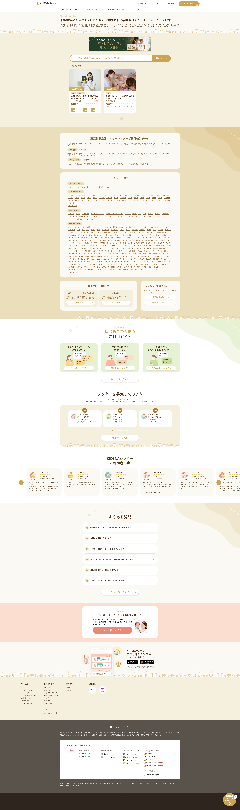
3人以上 (157, 214)
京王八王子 (79, 240)
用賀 (138, 267)
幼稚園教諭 (85, 214)
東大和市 (117, 200)
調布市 (154, 198)
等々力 (104, 253)
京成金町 (103, 240)
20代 (154, 216)
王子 (154, 230)
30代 (159, 216)
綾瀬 (106, 227)
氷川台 (130, 259)
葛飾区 (95, 198)
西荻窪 (93, 256)
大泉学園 (168, 230)
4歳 (118, 216)
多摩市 (148, 200)
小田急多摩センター (162, 232)
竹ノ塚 (169, 248)
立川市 (116, 198)
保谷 (168, 261)
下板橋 (70, 245)
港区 (83, 195)
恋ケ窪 (132, 240)
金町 (110, 235)
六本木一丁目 (81, 269)
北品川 (70, 237)
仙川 (112, 248)
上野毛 (135, 235)
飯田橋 (121, 227)
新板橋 (92, 245)
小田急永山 (72, 235)
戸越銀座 (90, 253)
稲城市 (154, 200)
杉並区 (157, 195)
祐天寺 (133, 267)
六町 (131, 269)
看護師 (134, 214)
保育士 (78, 214)
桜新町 (114, 243)
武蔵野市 (123, 198)
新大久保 (106, 245)
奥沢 (148, 232)
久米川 (134, 237)
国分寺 (150, 240)
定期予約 (71, 214)
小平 (168, 240)
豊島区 (163, 195)
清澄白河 (112, 269)
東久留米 (149, 259)
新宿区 (89, 195)
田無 (85, 251)
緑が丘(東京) (115, 264)
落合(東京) (80, 235)
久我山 (113, 237)
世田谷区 (138, 195)
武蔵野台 (79, 267)
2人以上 (150, 214)
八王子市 (109, 198)
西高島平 (126, 256)
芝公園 (148, 243)
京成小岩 (110, 240)
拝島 (88, 259)
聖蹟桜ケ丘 (76, 248)
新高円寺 (126, 245)
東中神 (70, 261)
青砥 (74, 227)
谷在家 (155, 269)
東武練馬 (71, 253)
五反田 (102, 243)
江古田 (128, 230)
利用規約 (69, 783)
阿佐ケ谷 (94, 227)
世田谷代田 (101, 248)
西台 (138, 256)
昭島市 (148, 198)
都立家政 (115, 253)
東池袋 (136, 259)
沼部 (167, 256)
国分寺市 (91, 200)
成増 (166, 253)
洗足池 (122, 248)
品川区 (119, 195)
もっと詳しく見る (120, 592)
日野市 (77, 200)
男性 (139, 214)
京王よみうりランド (91, 240)
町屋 (83, 264)
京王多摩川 (154, 237)
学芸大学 (157, 235)
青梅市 (136, 198)
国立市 (98, 200)
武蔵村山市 (140, 200)
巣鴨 (69, 248)
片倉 (105, 235)
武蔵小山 (157, 264)
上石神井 (129, 235)
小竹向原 (162, 240)
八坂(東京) (126, 267)
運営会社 (62, 783)
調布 (152, 251)
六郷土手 (155, 267)
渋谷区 (145, 195)
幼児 (149, 216)
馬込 (78, 264)
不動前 (158, 261)
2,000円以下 (83, 216)
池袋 (139, 227)
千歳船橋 (147, 251)
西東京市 (71, 203)
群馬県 (83, 187)
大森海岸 (115, 232)
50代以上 (71, 219)
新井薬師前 (113, 227)
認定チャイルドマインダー (114, 214)
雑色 (144, 248)
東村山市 (84, 200)
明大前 (93, 267)
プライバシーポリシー (122, 783)
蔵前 (139, 237)
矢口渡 (118, 267)
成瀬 (69, 256)
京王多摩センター (165, 237)
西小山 (113, 256)
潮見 (142, 243)
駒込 (74, 243)
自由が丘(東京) (160, 245)
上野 (78, 230)
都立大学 (123, 253)
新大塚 (113, 245)
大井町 (70, 232)
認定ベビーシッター (97, 214)
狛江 (69, 243)
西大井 (81, 256)
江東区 (113, 195)
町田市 (160, 198)
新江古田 (99, 245)
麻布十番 (90, 269)
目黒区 (125, 195)
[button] (109, 430)
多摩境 (101, 251)
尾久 (143, 232)
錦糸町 (107, 237)
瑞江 (94, 264)
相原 (69, 227)
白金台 (105, 269)
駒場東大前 (89, 243)
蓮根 (92, 259)
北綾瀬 (164, 235)
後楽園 (144, 240)
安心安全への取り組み (155, 3)
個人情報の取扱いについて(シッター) (84, 783)
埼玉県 (89, 187)
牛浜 (87, 230)
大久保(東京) (85, 232)
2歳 (109, 216)
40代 (165, 216)
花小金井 (123, 259)
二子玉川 (134, 261)
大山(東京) (123, 232)
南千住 (129, 264)
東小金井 (164, 259)
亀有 (146, 235)
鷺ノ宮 (108, 243)
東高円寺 (156, 259)
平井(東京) (109, 261)
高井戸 (149, 248)
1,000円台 (165, 214)
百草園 (104, 267)
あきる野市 (167, 200)
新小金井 (133, 245)
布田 (139, 261)
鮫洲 (124, 243)
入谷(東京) (71, 230)
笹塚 (119, 243)
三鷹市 (130, 198)
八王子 (98, 259)
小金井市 (167, 198)
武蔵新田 (71, 267)
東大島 (142, 259)
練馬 (74, 259)
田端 (89, 251)
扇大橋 (149, 269)
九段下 (119, 237)
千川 (107, 248)
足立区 (89, 198)
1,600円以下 (72, 216)
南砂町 (123, 264)
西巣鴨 (119, 256)
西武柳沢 (93, 248)
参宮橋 (130, 243)
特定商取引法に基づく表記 (67, 785)
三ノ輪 (135, 264)
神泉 (145, 245)
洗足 (116, 248)
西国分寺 (106, 256)
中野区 (151, 195)
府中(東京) (146, 261)
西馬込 (157, 256)
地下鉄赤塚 (105, 230)
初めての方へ (142, 3)
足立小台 (142, 269)
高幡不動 (162, 248)
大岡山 (77, 232)
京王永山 (71, 240)
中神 (139, 253)
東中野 (77, 261)
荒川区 (70, 198)
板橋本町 (151, 227)
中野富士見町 (147, 253)
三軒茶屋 (137, 243)
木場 (96, 237)
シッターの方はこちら (188, 3)
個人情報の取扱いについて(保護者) (105, 783)
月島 (157, 251)
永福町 (122, 230)
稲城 (167, 227)
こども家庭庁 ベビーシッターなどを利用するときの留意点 (160, 783)
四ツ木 (144, 267)
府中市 (142, 198)
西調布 (143, 256)
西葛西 (99, 256)
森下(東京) (111, 267)
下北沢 (77, 245)
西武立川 (85, 248)
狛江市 (110, 200)
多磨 (125, 251)
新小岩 (119, 245)
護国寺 (96, 243)
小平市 (70, 200)
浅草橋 (101, 227)
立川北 (75, 251)
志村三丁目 (160, 243)
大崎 (92, 232)
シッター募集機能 (132, 401)
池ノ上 (134, 227)
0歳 (101, 216)
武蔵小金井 (148, 264)
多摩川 (95, 251)
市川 (156, 227)
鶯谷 (83, 230)
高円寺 (138, 240)
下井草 (168, 243)
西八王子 (150, 256)
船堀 (163, 261)
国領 (155, 240)
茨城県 (70, 187)
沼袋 (162, 256)
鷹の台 (155, 248)
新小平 (140, 245)
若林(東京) (71, 269)
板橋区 (77, 198)
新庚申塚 (125, 269)
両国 (149, 267)
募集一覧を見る (120, 438)
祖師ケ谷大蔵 (136, 248)
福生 (153, 261)
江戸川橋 (135, 230)
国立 (124, 237)
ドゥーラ (128, 214)
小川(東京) (132, 232)
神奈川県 (108, 187)
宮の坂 (141, 264)
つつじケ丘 (164, 251)
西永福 (75, 256)
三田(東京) (100, 264)
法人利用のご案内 (170, 3)
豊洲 (109, 253)
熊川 (128, 237)
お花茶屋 (89, 235)
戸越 (83, 253)
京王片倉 (145, 237)
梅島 (98, 230)
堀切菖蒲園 (72, 264)
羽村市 (160, 200)
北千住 (77, 237)
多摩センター (109, 251)
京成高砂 (118, 240)
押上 (152, 232)
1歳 (105, 216)
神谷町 (141, 235)
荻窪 (138, 232)
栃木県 (77, 187)
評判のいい (80, 219)
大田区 (131, 195)
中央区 (78, 195)
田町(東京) (119, 251)
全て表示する (72, 206)
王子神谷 (160, 230)
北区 (168, 195)
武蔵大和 (86, 267)
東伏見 (83, 261)
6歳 (126, 216)
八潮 (136, 269)
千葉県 (95, 187)
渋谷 (153, 243)
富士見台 (126, 261)
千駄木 (128, 248)
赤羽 (79, 227)
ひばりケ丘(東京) (98, 261)
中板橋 (134, 253)
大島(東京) (98, 232)
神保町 (168, 245)
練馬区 (83, 198)
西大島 (87, 256)
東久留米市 (131, 200)
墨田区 (107, 195)
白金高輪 (98, 269)
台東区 (101, 195)
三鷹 (107, 264)
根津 (69, 259)
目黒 (98, 267)
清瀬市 (124, 200)
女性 (144, 214)
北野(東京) (84, 237)
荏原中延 (142, 230)
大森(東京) (107, 232)
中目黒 (161, 253)
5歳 (122, 216)
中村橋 (155, 253)
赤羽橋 (118, 269)
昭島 (83, 227)
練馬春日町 (81, 259)
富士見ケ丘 (118, 261)
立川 (69, 251)
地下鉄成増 (114, 230)
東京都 (101, 187)
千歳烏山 (139, 251)
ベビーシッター (115, 25)
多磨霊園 (132, 251)
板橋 (144, 227)
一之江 (162, 227)
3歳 (113, 216)
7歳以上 (131, 216)
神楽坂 (96, 235)
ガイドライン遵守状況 (136, 783)
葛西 (101, 235)
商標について (79, 785)
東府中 (89, 261)
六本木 (162, 267)
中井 (129, 253)
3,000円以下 (94, 216)
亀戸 (151, 235)
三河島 (89, 264)
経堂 (101, 237)
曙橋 (88, 227)
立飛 (80, 251)
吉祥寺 (91, 237)
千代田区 (71, 195)
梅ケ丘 (93, 230)
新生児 (138, 216)
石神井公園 (84, 245)
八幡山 (116, 259)
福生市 (104, 200)
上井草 (116, 235)
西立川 (133, 256)
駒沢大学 (81, 243)
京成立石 (125, 240)
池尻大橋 (128, 227)
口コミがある (90, 219)
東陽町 (78, 253)
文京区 (95, 195)
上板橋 (122, 235)
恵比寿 (149, 230)
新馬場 (151, 245)
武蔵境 (164, 264)
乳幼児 (144, 216)
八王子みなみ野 (107, 259)
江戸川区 (102, 198)
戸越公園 (97, 253)
